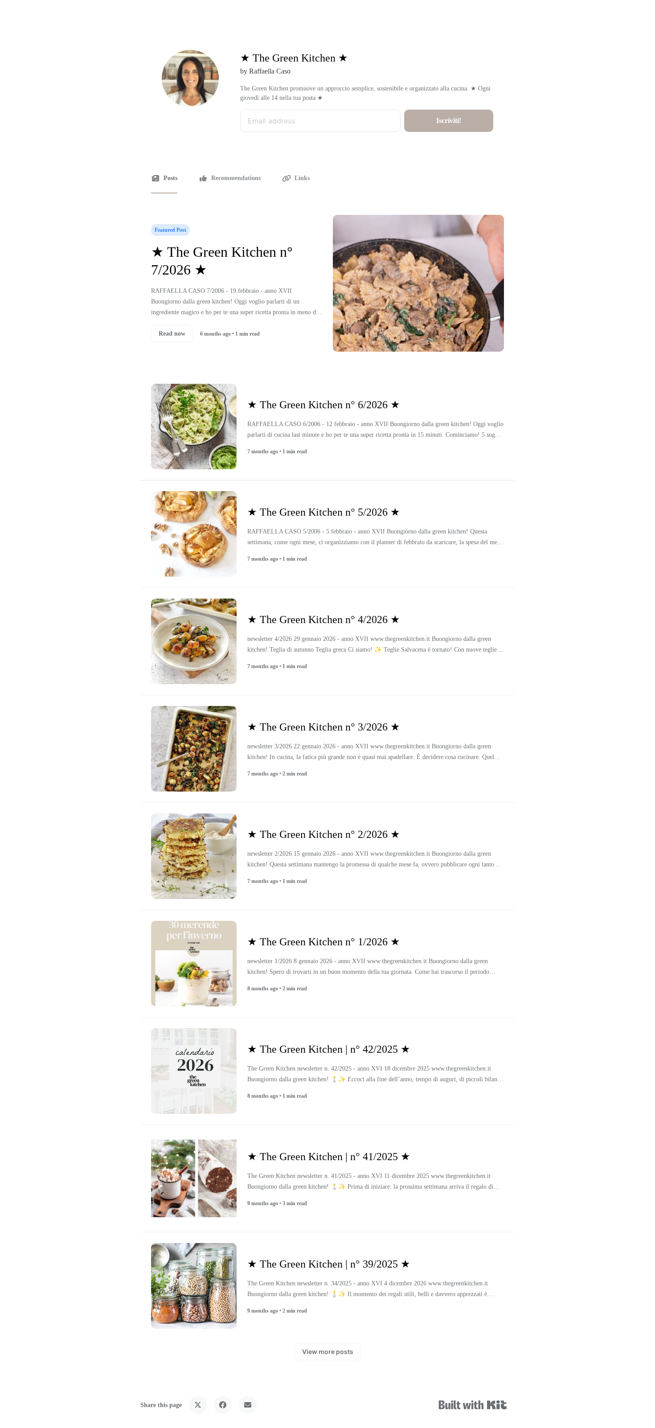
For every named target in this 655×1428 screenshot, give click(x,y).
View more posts (327, 1351)
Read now (172, 333)
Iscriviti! (448, 120)
